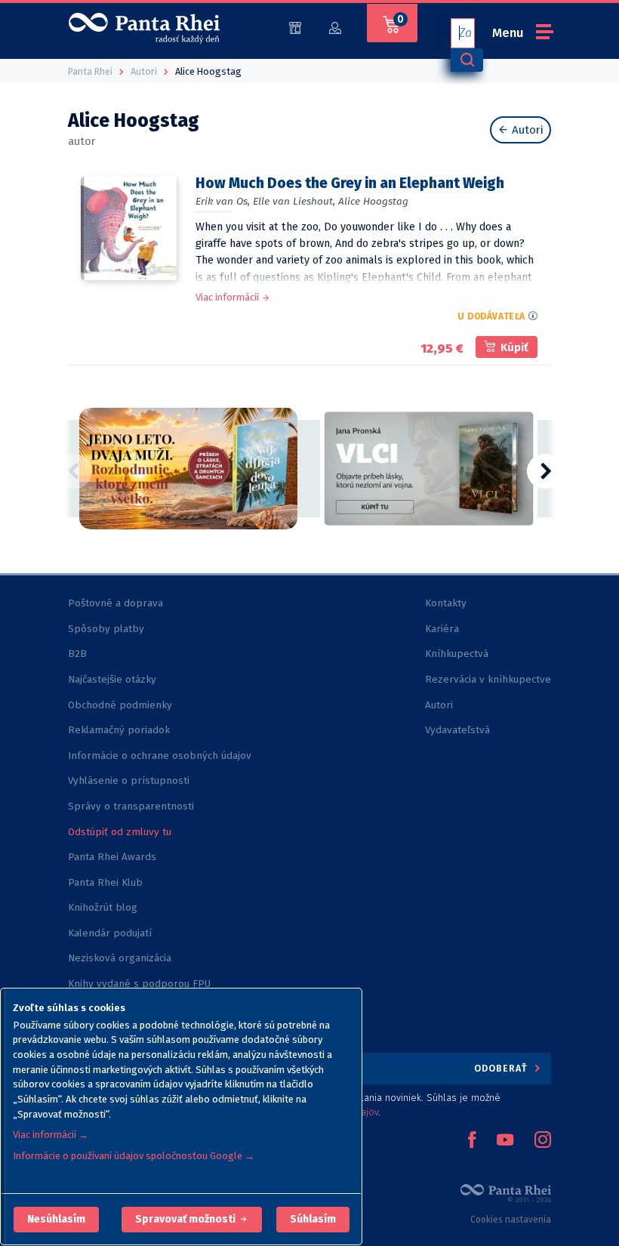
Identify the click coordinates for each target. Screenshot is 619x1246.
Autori (526, 130)
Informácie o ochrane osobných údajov (159, 755)
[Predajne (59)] (295, 26)
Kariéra (442, 628)
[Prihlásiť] (335, 26)
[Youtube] (505, 1141)
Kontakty (446, 603)
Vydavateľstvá (457, 729)
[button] (56, 1219)
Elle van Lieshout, (294, 201)
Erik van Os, (223, 201)
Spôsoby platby (106, 628)
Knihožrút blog (102, 907)
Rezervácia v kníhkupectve (488, 679)
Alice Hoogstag (373, 201)
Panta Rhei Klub (105, 882)
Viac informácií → (50, 1134)
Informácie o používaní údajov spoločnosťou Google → (133, 1155)
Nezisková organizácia (119, 957)
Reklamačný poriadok (119, 729)
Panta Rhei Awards (112, 856)
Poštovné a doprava (115, 603)
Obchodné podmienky (120, 705)
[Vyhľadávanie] (466, 60)
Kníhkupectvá (456, 653)
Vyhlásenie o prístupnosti (128, 780)
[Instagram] (542, 1141)
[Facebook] (472, 1141)
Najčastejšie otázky (112, 679)
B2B (77, 653)
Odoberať (502, 1068)
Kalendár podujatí (110, 933)
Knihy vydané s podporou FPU (139, 983)
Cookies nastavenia (510, 1219)
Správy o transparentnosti (132, 806)
